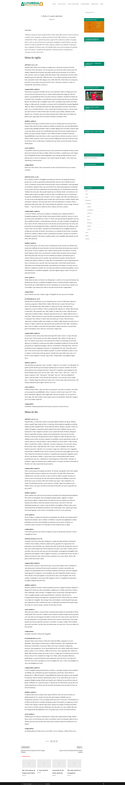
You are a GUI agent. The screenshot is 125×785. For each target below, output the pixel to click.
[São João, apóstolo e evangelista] (74, 763)
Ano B (86, 194)
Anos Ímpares (90, 210)
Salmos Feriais (85, 4)
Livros (86, 232)
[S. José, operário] (44, 763)
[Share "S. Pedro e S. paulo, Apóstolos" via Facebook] (51, 741)
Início (54, 4)
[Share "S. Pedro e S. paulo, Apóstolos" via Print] (56, 741)
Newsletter (94, 4)
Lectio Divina (62, 4)
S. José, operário (42, 770)
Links (101, 4)
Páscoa (88, 219)
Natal (88, 216)
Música (87, 235)
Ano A (86, 190)
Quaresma (89, 222)
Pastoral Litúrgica (28, 784)
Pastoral (87, 239)
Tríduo (88, 229)
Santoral (51, 19)
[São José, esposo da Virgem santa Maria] (29, 763)
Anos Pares (89, 213)
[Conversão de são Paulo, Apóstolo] (59, 763)
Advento (89, 206)
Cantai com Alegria (73, 4)
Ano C (86, 197)
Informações (88, 200)
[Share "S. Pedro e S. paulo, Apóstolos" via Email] (54, 741)
